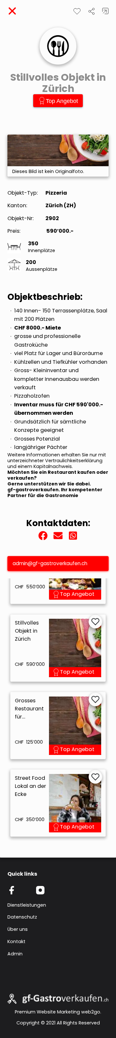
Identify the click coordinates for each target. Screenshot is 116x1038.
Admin (15, 954)
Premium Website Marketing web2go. (58, 1012)
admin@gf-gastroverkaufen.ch (50, 563)
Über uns (17, 929)
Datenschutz (22, 917)
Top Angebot (62, 101)
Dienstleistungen (26, 905)
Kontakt (16, 941)
